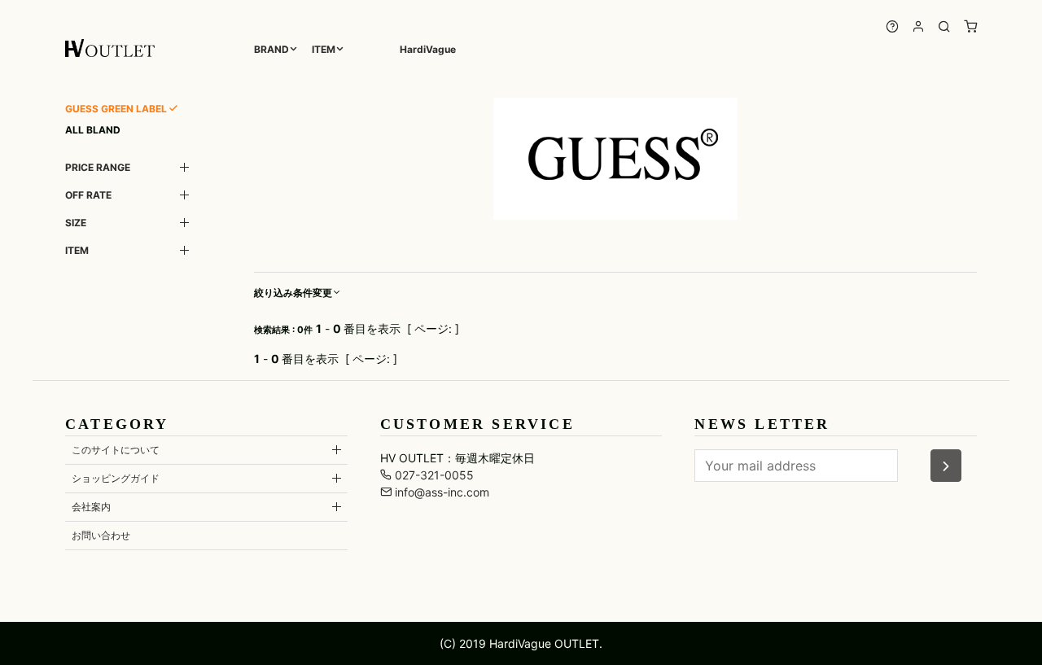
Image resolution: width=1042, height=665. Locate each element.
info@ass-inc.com (440, 492)
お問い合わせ (101, 535)
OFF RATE (88, 195)
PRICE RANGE (97, 167)
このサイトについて (116, 450)
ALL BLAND (92, 130)
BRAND (271, 49)
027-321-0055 (433, 475)
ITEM (323, 49)
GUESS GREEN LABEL (116, 109)
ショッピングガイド (116, 478)
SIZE (75, 223)
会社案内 (91, 507)
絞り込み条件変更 (293, 293)
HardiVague (428, 49)
